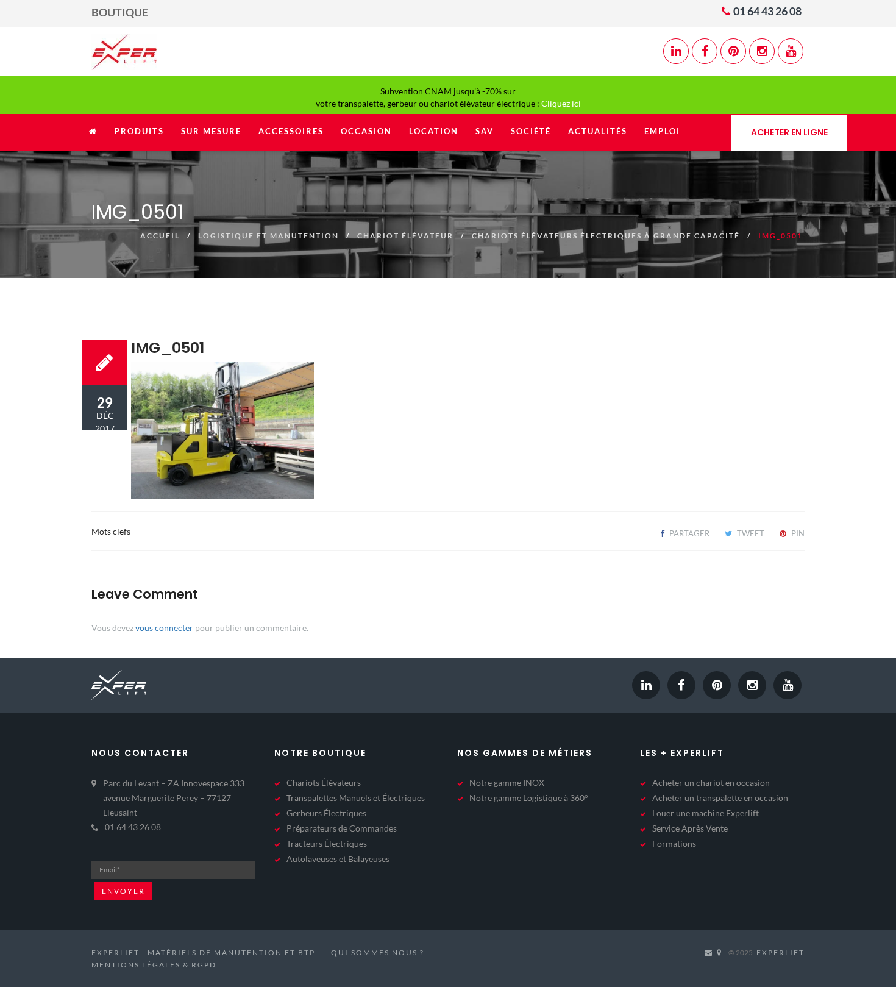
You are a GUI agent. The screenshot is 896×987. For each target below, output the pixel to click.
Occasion (366, 131)
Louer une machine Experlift (705, 813)
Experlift (780, 952)
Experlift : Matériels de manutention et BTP (203, 952)
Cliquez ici (561, 103)
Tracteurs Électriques (326, 843)
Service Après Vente (690, 828)
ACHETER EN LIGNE (789, 132)
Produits (139, 131)
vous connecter (164, 627)
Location (433, 131)
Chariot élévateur (405, 235)
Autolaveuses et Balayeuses (337, 858)
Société (531, 131)
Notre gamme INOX (506, 782)
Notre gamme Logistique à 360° (528, 798)
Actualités (597, 131)
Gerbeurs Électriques (326, 813)
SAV (484, 131)
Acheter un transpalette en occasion (720, 798)
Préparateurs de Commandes (341, 828)
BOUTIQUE (119, 12)
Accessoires (291, 131)
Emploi (662, 131)
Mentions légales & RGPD (153, 964)
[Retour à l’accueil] (93, 137)
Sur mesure (211, 131)
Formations (674, 843)
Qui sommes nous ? (377, 952)
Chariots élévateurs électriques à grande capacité (606, 235)
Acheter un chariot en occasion (711, 782)
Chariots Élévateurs (323, 782)
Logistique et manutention (268, 235)
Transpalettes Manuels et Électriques (355, 798)
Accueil (160, 235)
